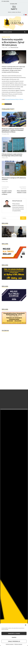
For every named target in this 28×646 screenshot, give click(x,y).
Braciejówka (8, 104)
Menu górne (6, 1)
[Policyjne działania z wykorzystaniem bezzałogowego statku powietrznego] (14, 152)
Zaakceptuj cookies (14, 633)
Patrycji (19, 12)
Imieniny (9, 12)
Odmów (14, 637)
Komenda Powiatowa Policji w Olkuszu (14, 99)
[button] (26, 625)
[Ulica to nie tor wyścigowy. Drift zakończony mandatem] (14, 176)
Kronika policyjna (6, 37)
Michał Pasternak (14, 47)
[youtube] (26, 14)
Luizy (16, 12)
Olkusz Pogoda (14, 8)
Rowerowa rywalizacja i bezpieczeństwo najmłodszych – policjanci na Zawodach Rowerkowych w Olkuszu (13, 130)
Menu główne (8, 31)
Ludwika (13, 12)
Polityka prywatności (10, 644)
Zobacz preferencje (14, 641)
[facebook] (24, 14)
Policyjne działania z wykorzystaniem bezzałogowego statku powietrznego (12, 154)
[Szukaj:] (14, 218)
